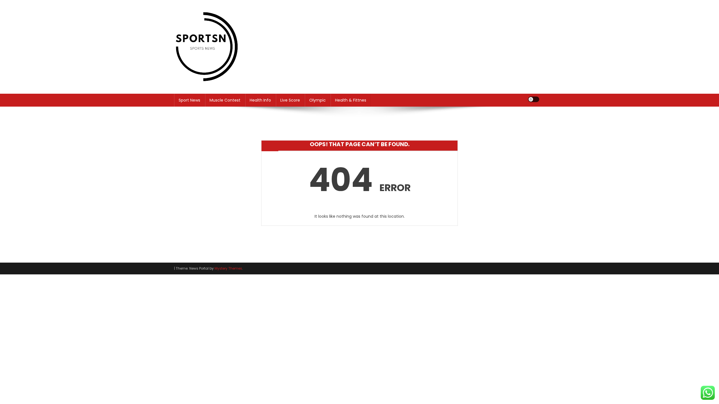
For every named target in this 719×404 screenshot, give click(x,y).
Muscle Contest (225, 100)
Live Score (290, 100)
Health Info (260, 100)
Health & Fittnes (350, 100)
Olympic (317, 100)
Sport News (189, 100)
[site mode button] (533, 99)
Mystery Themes (228, 268)
